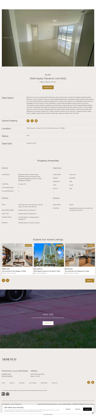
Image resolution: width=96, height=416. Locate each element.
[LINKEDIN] (92, 382)
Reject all (68, 409)
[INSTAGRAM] (88, 382)
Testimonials (44, 383)
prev (3, 280)
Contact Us (54, 383)
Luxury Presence (16, 404)
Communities (32, 383)
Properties (22, 383)
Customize (77, 409)
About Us (12, 383)
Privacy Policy (89, 404)
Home (3, 383)
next (7, 280)
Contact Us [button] (48, 323)
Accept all (87, 409)
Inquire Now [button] (48, 87)
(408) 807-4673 (6, 374)
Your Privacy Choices (48, 414)
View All (89, 280)
